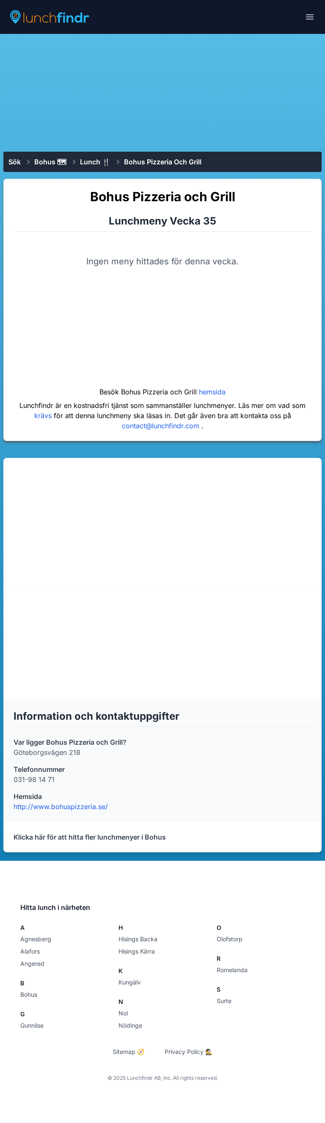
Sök (14, 162)
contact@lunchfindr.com (161, 425)
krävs (44, 415)
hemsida (212, 392)
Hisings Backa (137, 939)
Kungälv (129, 982)
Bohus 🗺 (50, 162)
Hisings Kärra (136, 951)
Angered (32, 963)
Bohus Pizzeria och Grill (162, 162)
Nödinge (130, 1025)
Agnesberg (35, 939)
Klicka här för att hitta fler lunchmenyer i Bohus (90, 837)
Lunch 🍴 (95, 162)
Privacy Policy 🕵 (188, 1051)
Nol (123, 1013)
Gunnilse (32, 1025)
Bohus (28, 994)
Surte (224, 1000)
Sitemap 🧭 (128, 1051)
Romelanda (232, 969)
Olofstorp (229, 939)
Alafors (30, 951)
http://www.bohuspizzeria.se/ (61, 806)
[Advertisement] (162, 92)
